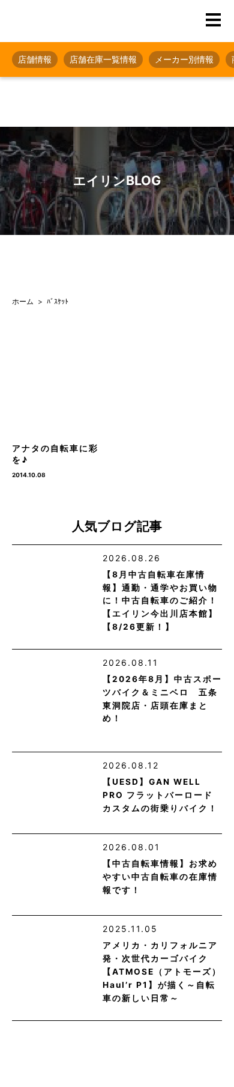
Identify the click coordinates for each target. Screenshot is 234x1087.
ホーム (23, 301)
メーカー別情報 (184, 59)
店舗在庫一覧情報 (103, 59)
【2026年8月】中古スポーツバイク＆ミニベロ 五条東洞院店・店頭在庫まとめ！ (162, 698)
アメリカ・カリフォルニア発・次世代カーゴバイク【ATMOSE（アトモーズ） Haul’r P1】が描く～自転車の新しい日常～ (162, 971)
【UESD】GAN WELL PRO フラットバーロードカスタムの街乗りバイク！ (160, 795)
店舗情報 (35, 59)
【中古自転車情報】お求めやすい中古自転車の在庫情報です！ (160, 877)
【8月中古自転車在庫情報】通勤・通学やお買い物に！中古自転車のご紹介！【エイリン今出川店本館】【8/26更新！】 (160, 601)
